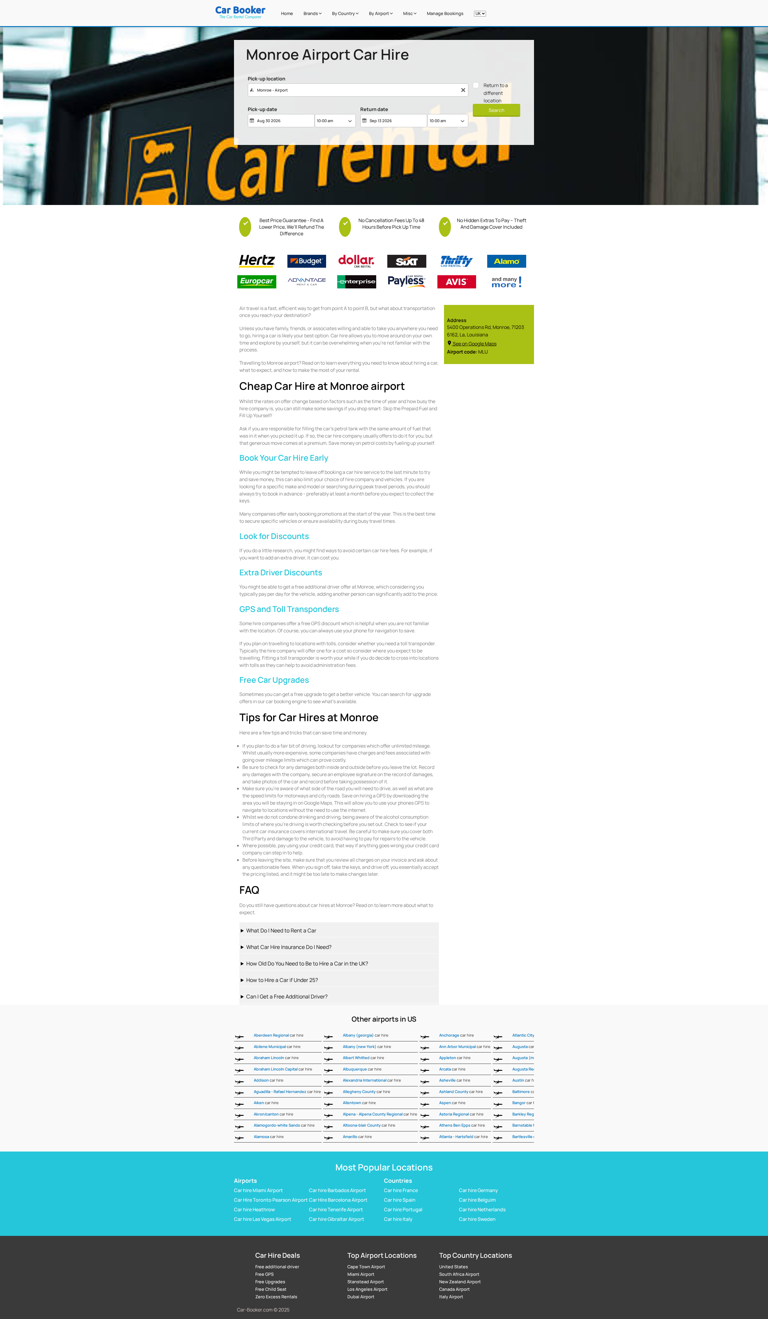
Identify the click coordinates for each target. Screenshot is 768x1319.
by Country (344, 13)
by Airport (379, 13)
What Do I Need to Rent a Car (281, 930)
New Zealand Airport (460, 1281)
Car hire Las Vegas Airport (262, 1219)
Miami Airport (360, 1274)
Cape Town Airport (366, 1266)
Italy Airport (451, 1296)
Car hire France (401, 1190)
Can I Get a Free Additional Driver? (287, 996)
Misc (408, 13)
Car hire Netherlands (482, 1209)
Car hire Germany (478, 1190)
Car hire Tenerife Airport (336, 1209)
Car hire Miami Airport (258, 1190)
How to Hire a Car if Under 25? (282, 979)
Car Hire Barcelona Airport (338, 1200)
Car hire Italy (398, 1219)
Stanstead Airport (365, 1281)
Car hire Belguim (477, 1200)
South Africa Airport (459, 1274)
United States (453, 1266)
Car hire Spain (400, 1200)
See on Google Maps (474, 343)
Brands (311, 13)
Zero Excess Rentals (276, 1296)
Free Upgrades (270, 1281)
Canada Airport (454, 1289)
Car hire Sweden (477, 1219)
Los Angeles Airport (367, 1289)
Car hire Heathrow (254, 1209)
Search (496, 110)
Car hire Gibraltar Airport (336, 1219)
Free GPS (264, 1274)
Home (287, 13)
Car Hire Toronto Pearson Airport (271, 1200)
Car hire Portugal (403, 1209)
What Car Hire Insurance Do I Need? (289, 946)
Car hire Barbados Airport (337, 1190)
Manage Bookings (445, 13)
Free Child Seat (270, 1289)
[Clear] (463, 90)
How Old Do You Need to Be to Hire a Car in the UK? (307, 963)
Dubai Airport (360, 1296)
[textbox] (358, 90)
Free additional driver (277, 1266)
